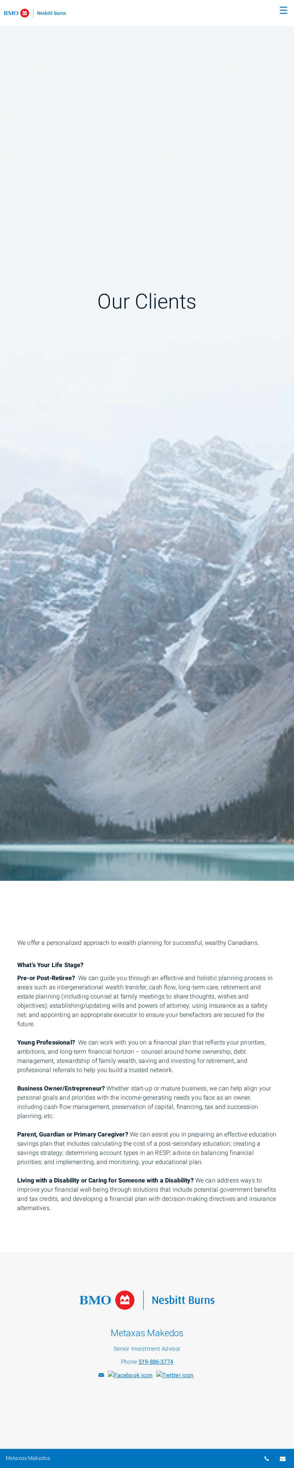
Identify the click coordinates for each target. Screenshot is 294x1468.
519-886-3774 (156, 1362)
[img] (147, 440)
